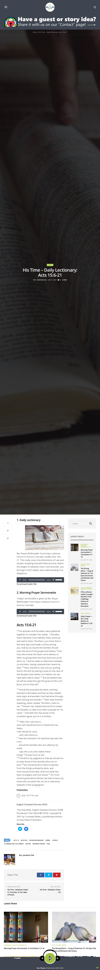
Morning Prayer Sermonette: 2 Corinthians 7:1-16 (87, 553)
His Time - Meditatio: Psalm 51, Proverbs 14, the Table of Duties (17, 892)
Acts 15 (16, 840)
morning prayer (39, 844)
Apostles (24, 840)
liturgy (55, 840)
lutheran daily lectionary (14, 844)
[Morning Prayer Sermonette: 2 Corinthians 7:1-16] (74, 547)
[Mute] (53, 580)
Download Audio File (26, 584)
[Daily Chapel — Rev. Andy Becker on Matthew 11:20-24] (74, 616)
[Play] (20, 580)
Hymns (47, 840)
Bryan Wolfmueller (36, 840)
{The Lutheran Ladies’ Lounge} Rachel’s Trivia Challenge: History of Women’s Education (87, 599)
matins (28, 844)
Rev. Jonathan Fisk (39, 280)
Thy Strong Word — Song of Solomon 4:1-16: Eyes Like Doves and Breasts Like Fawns (87, 574)
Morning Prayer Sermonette (85, 546)
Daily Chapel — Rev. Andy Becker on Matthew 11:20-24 (87, 621)
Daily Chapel (85, 613)
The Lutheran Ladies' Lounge (86, 588)
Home (35, 32)
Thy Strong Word (85, 565)
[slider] (59, 579)
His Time (50, 265)
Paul (48, 844)
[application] (40, 579)
